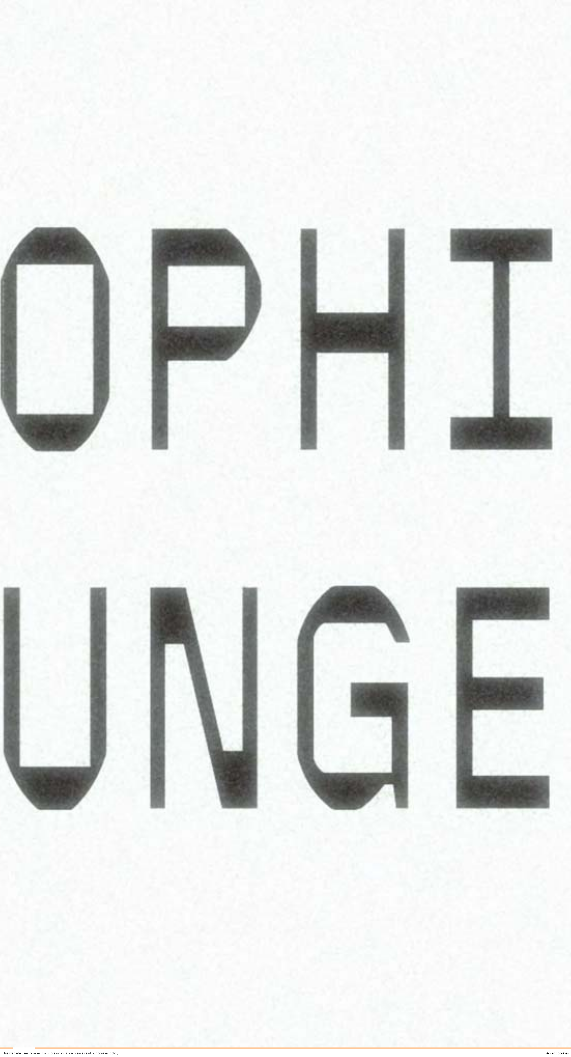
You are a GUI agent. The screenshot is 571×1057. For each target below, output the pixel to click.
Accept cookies (557, 1053)
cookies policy (108, 1053)
